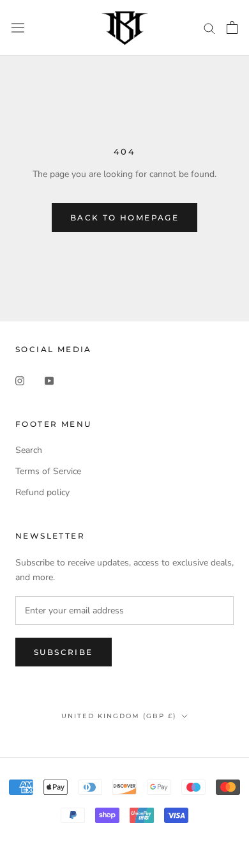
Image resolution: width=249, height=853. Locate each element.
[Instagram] (19, 380)
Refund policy (42, 492)
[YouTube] (49, 380)
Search (28, 450)
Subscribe (63, 652)
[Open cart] (232, 27)
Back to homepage (124, 217)
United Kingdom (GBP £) (118, 716)
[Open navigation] (17, 28)
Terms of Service (48, 471)
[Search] (209, 27)
